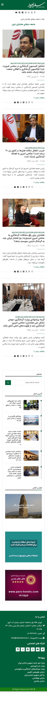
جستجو (8, 382)
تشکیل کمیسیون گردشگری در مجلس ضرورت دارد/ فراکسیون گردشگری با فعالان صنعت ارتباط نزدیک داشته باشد (23, 68)
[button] (23, 520)
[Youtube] (16, 12)
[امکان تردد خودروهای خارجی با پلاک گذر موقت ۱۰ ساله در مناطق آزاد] (31, 405)
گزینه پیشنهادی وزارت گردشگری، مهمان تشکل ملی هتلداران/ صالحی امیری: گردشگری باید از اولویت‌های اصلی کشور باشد (23, 322)
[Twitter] (32, 12)
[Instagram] (26, 12)
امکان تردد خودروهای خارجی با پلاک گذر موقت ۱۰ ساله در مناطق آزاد (13, 404)
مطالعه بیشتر (39, 97)
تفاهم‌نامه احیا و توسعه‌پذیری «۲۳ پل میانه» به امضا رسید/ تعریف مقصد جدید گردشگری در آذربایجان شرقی (14, 472)
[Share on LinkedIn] (23, 102)
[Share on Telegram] (18, 102)
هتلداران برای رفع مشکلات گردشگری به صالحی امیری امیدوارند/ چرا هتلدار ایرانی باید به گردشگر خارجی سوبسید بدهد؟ (23, 237)
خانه (43, 19)
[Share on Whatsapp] (21, 102)
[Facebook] (34, 12)
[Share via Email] (15, 102)
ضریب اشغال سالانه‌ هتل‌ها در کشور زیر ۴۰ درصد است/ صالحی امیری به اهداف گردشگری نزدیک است (25, 153)
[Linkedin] (19, 12)
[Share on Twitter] (26, 102)
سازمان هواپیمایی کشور (37, 672)
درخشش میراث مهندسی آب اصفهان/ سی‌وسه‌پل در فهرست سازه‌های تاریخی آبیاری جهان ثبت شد (13, 455)
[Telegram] (23, 12)
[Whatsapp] (29, 12)
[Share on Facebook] (29, 102)
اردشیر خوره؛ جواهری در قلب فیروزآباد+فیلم (23, 506)
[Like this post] (32, 102)
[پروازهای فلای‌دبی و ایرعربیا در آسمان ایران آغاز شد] (31, 420)
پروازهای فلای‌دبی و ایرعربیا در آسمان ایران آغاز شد (14, 418)
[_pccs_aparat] (13, 12)
